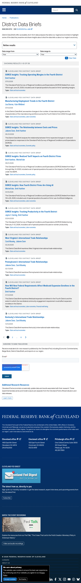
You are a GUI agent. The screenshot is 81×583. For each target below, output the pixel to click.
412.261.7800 (59, 450)
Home (4, 18)
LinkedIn (51, 579)
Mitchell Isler (20, 159)
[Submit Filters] (66, 58)
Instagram (64, 579)
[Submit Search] (76, 10)
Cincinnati (36, 439)
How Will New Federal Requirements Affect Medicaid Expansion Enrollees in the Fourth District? (40, 287)
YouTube (69, 579)
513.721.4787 (33, 447)
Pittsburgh (62, 439)
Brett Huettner (10, 78)
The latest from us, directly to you (17, 486)
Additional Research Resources (15, 384)
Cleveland (9, 439)
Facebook (55, 579)
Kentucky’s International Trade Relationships (24, 317)
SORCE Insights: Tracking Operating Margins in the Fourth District (34, 74)
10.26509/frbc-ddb (23, 29)
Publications (14, 18)
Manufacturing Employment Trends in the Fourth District (29, 100)
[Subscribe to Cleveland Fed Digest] (21, 477)
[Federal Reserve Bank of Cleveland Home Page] (20, 3)
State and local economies (17, 90)
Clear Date (72, 58)
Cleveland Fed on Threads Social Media (73, 579)
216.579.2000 (7, 447)
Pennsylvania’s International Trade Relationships (26, 261)
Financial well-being (42, 306)
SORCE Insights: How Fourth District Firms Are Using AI (29, 185)
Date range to (45, 51)
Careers (5, 560)
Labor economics (31, 116)
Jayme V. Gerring (11, 215)
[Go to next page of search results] (25, 337)
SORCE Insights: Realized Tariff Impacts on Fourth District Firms (33, 156)
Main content (10, 1)
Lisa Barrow (9, 104)
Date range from (8, 51)
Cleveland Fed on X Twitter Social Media (60, 579)
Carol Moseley (10, 241)
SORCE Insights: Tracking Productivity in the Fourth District (31, 211)
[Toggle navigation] (4, 10)
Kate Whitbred (19, 104)
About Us (6, 563)
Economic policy (30, 145)
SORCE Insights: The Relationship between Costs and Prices (31, 127)
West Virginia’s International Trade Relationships (26, 238)
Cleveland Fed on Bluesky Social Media (78, 579)
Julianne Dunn (10, 130)
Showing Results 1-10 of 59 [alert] (17, 63)
